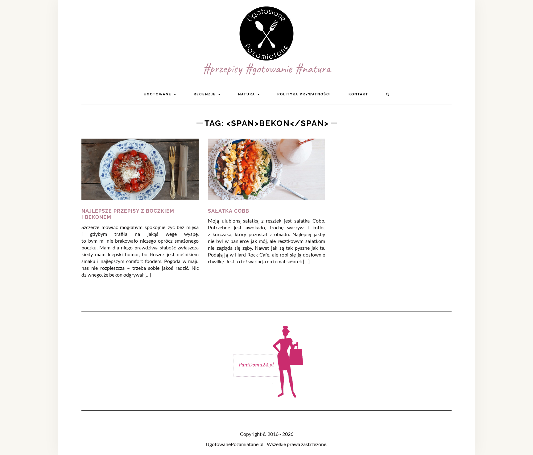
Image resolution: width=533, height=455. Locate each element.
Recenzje (205, 94)
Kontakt (358, 94)
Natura (247, 94)
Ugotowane (158, 94)
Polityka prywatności (304, 94)
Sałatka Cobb (228, 211)
